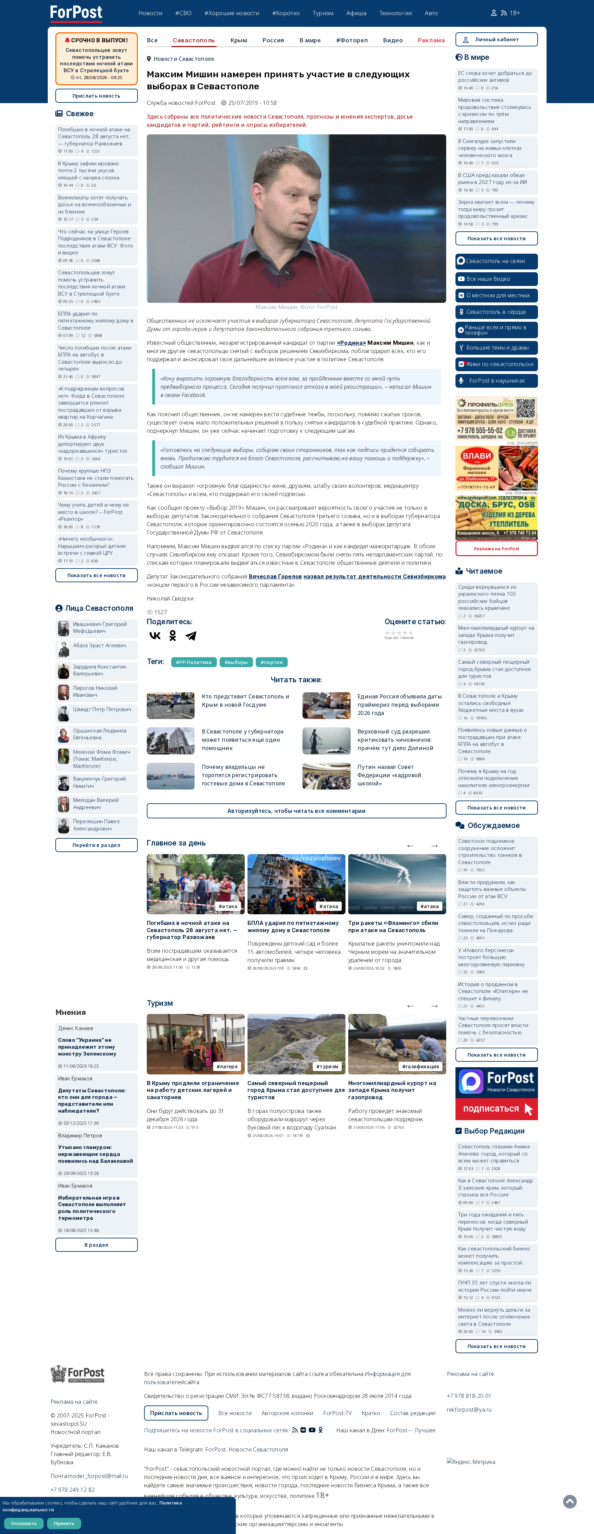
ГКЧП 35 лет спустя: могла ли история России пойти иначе (495, 1286)
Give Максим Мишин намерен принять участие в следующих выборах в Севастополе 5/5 (411, 632)
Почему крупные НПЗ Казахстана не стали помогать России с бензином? (96, 477)
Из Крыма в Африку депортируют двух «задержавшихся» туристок (93, 443)
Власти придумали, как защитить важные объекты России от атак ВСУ (492, 889)
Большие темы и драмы (497, 347)
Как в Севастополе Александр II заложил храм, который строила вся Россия (496, 1187)
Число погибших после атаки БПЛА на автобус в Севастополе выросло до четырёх (95, 358)
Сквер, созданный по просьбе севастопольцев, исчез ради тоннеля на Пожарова (496, 923)
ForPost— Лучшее (411, 1430)
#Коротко (286, 13)
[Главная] (76, 9)
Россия (273, 40)
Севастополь (194, 40)
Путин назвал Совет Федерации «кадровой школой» (390, 775)
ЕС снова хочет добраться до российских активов (495, 76)
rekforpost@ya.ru (469, 1409)
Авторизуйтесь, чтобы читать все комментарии (296, 811)
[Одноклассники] (173, 635)
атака (230, 906)
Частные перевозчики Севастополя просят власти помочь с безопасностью (493, 1025)
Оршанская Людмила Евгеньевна (100, 734)
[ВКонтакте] (155, 635)
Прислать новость (97, 95)
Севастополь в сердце (496, 312)
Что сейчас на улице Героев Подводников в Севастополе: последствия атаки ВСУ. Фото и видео (95, 242)
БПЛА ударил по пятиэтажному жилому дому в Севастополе (293, 927)
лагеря (229, 1066)
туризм (329, 1066)
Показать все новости (96, 575)
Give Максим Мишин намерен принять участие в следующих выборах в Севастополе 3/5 (399, 632)
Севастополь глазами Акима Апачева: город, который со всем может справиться (494, 1153)
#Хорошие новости (232, 13)
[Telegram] (191, 635)
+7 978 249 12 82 (73, 1489)
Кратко (371, 1413)
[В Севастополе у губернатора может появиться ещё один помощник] (171, 730)
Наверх (571, 1501)
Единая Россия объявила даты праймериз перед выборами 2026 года (400, 705)
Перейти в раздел (96, 845)
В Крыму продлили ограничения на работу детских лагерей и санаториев (193, 1090)
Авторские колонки (288, 1413)
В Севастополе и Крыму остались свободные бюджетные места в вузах (491, 702)
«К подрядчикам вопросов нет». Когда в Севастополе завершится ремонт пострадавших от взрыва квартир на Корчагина (91, 402)
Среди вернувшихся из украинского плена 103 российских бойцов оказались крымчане (487, 597)
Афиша (356, 13)
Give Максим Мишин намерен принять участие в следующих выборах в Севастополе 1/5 (387, 632)
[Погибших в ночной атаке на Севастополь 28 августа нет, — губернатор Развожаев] (196, 858)
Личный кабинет (497, 39)
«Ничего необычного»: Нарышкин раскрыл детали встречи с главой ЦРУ (92, 545)
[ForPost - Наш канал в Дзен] (325, 1430)
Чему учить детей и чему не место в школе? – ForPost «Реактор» (93, 511)
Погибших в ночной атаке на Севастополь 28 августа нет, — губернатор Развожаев (192, 930)
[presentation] (410, 844)
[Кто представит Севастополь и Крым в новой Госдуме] (171, 695)
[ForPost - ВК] (303, 1430)
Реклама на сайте (74, 1401)
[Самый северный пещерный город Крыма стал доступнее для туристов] (296, 1018)
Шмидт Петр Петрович (102, 709)
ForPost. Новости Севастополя (246, 1449)
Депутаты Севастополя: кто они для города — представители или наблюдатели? (92, 1101)
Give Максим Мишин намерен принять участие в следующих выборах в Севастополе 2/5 (393, 632)
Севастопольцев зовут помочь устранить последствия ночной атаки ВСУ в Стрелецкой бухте (96, 60)
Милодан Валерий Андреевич (96, 803)
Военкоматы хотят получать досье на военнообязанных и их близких (94, 204)
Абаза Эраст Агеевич (99, 645)
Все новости (235, 1413)
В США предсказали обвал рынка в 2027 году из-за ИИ (492, 179)
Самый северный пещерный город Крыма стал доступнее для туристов (296, 1090)
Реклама (431, 40)
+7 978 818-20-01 (469, 1396)
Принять (64, 1523)
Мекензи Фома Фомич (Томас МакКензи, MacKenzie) (101, 758)
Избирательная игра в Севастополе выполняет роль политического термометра (92, 1208)
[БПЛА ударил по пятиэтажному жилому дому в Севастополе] (296, 858)
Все (152, 40)
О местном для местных (498, 295)
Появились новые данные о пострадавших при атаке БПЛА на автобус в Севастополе (492, 740)
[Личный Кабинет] (495, 13)
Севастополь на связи (495, 261)
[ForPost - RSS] (295, 1430)
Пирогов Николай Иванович (95, 691)
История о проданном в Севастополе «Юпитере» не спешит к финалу (493, 991)
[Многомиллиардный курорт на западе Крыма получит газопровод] (397, 1018)
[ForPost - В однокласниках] (320, 1430)
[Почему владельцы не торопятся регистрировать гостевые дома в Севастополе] (171, 766)
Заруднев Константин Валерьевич (99, 670)
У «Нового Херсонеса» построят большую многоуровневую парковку (491, 957)
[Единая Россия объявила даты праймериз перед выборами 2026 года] (326, 695)
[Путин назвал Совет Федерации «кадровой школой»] (326, 766)
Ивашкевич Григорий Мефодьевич (100, 627)
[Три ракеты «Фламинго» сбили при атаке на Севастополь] (397, 858)
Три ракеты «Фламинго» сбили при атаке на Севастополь (393, 927)
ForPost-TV (337, 1413)
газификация (422, 1066)
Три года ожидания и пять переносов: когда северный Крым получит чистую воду (493, 1221)
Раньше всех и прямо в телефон (496, 329)
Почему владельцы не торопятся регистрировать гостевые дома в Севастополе (243, 775)
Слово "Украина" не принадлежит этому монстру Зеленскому (87, 1047)
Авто (431, 13)
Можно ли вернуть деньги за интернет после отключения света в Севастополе (494, 1316)
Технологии (396, 13)
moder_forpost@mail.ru (98, 1476)
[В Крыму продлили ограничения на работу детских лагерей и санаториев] (196, 1018)
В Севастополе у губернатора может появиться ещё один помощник (243, 740)
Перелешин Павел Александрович (96, 825)
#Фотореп (352, 40)
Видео (393, 40)
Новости (151, 13)
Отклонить (24, 1523)
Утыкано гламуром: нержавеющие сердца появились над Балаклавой (95, 1154)
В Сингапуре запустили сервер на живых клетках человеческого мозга (490, 147)
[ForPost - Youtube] (312, 1430)
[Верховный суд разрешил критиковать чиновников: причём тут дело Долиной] (326, 730)
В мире (310, 40)
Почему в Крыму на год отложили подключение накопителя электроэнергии (494, 778)
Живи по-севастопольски (500, 364)
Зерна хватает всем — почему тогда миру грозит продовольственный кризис (496, 208)
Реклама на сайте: (471, 1374)
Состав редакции (413, 1413)
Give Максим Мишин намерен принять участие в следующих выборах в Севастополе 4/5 (405, 632)
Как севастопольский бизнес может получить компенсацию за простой (494, 1255)
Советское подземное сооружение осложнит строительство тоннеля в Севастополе (490, 851)
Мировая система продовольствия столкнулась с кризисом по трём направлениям (495, 110)
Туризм (323, 13)
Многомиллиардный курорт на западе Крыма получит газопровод (392, 1090)
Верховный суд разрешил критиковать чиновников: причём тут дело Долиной (395, 740)
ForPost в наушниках (497, 380)
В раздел (96, 1244)
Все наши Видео (488, 279)
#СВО (183, 13)
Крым (238, 40)
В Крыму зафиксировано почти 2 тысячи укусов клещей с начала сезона (89, 170)
